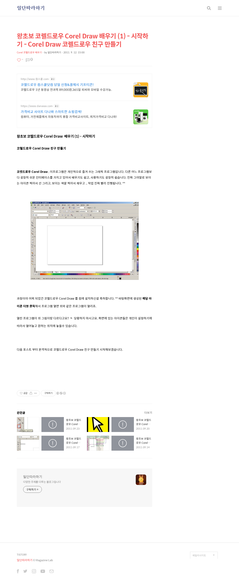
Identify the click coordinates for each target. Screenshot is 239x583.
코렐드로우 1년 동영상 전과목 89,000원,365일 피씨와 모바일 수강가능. (66, 89)
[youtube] (43, 572)
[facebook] (18, 572)
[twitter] (25, 572)
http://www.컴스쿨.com (35, 79)
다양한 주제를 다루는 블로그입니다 (42, 482)
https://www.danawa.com (37, 106)
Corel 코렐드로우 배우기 (29, 52)
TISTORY (22, 555)
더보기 (148, 412)
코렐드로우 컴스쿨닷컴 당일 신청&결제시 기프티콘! (57, 84)
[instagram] (34, 572)
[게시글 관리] (35, 393)
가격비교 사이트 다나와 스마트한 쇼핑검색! (51, 111)
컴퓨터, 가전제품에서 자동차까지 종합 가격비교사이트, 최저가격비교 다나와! (69, 116)
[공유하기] (31, 393)
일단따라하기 (31, 8)
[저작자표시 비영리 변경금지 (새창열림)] (61, 393)
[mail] (51, 572)
